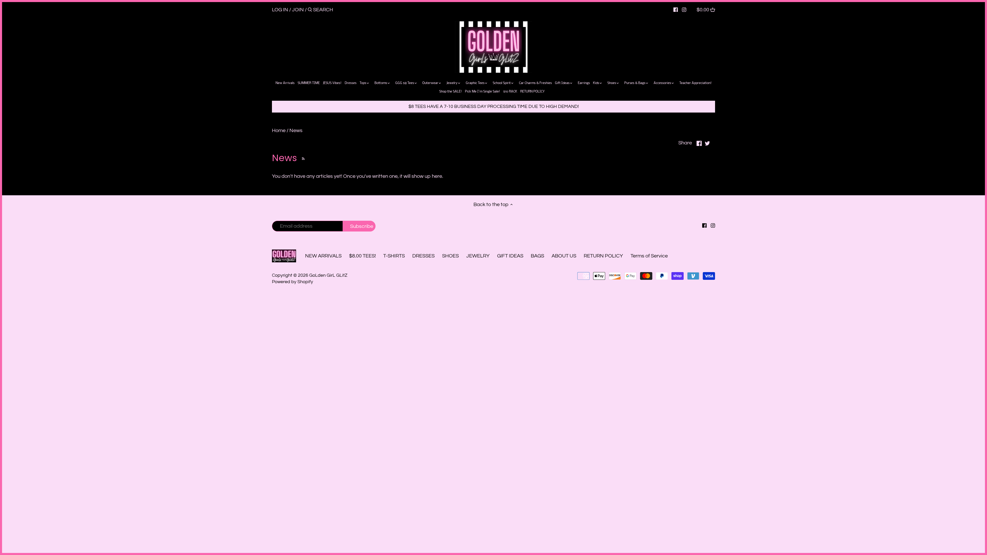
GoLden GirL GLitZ (328, 275)
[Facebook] (675, 9)
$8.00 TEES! (363, 255)
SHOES (450, 255)
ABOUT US (564, 255)
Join (298, 9)
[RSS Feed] (302, 157)
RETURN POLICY (603, 255)
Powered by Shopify (292, 281)
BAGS (537, 255)
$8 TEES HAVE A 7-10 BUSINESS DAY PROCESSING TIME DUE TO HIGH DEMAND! (493, 106)
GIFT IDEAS (510, 255)
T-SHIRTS (394, 255)
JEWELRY (478, 255)
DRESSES (423, 255)
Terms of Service (649, 255)
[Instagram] (684, 9)
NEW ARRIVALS (323, 255)
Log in (280, 9)
